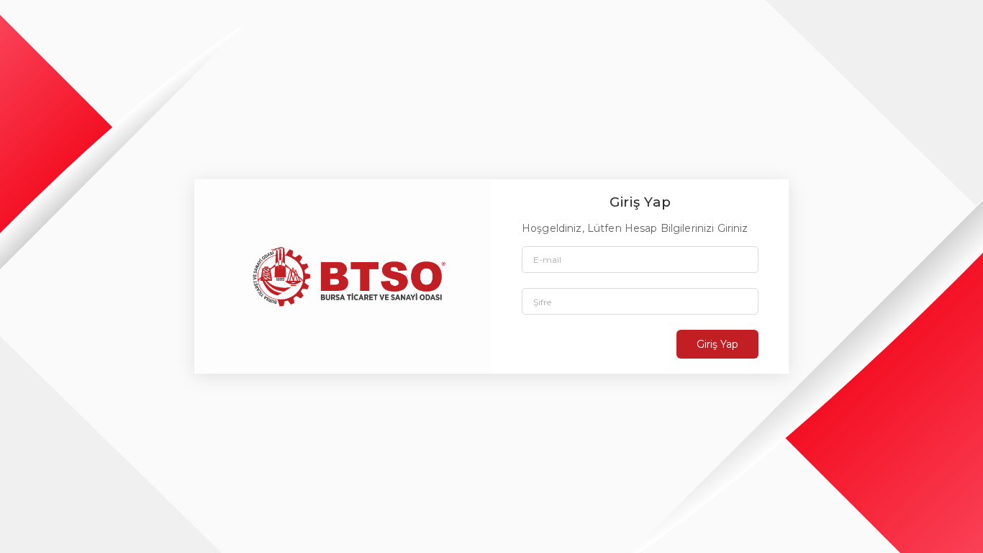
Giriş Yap (717, 344)
